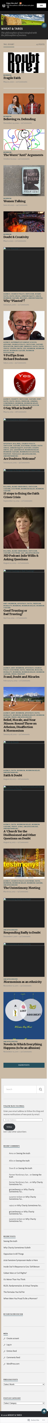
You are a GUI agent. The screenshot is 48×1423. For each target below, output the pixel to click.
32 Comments (24, 936)
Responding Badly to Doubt (22, 932)
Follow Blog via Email (13, 1106)
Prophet (7, 454)
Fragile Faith (12, 78)
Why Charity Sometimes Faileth (17, 1248)
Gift (41, 5)
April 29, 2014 (8, 618)
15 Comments (22, 892)
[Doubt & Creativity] (24, 221)
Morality (7, 606)
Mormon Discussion (29, 405)
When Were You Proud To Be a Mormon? (20, 1298)
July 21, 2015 (8, 363)
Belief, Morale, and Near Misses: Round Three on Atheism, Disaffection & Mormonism (20, 725)
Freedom (25, 401)
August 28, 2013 (9, 779)
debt (39, 399)
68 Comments (20, 412)
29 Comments (25, 986)
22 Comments (23, 305)
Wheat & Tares (12, 28)
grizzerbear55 (15, 1189)
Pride (14, 674)
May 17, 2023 (8, 241)
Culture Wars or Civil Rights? (15, 1273)
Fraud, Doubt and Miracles (21, 677)
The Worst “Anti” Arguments (23, 155)
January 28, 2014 (9, 734)
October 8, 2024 (9, 159)
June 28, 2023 (8, 205)
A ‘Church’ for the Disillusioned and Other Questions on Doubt (19, 835)
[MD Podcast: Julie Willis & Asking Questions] (24, 528)
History (27, 448)
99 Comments (20, 363)
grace (38, 296)
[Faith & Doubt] (24, 754)
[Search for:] (24, 1089)
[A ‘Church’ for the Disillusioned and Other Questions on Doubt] (24, 803)
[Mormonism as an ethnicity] (24, 960)
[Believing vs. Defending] (24, 103)
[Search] (41, 1089)
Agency (6, 294)
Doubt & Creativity (16, 237)
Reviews (23, 298)
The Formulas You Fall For (14, 1292)
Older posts (24, 1065)
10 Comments (23, 563)
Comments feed (13, 1357)
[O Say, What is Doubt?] (24, 383)
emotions (18, 346)
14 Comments (26, 123)
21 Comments (24, 681)
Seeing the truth (23, 1153)
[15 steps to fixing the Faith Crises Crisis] (24, 476)
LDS (24, 348)
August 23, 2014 (9, 563)
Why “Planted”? (14, 301)
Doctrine (25, 446)
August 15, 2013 (9, 842)
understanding (35, 298)
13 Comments (23, 842)
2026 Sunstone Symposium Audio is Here (20, 1260)
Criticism (29, 294)
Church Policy (17, 294)
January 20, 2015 (9, 463)
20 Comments (21, 82)
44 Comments (21, 205)
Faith (6, 296)
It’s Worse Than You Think (14, 1279)
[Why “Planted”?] (24, 269)
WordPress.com (13, 1364)
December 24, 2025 (11, 123)
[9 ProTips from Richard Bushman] (24, 325)
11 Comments (21, 618)
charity (14, 399)
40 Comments (23, 159)
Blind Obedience (19, 487)
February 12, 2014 (10, 681)
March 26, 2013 (9, 892)
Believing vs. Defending (19, 119)
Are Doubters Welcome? (19, 459)
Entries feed (12, 1351)
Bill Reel (17, 444)
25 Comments (24, 734)
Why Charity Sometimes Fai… (21, 1190)
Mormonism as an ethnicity (22, 982)
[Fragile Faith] (24, 62)
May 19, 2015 (8, 412)
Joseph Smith (16, 348)
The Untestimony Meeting (21, 888)
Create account (13, 1338)
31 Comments (20, 241)
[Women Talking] (24, 180)
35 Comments (24, 463)
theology (16, 454)
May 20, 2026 (8, 82)
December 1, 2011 (10, 936)
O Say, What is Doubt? (17, 408)
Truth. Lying (17, 827)
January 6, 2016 (9, 305)
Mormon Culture (11, 298)
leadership (19, 450)
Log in (9, 1345)
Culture (39, 344)
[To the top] (44, 1411)
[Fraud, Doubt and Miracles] (24, 645)
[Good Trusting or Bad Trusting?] (24, 585)
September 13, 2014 (11, 501)
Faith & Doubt (12, 775)
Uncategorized (29, 454)
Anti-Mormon (9, 603)
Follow (9, 1127)
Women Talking (14, 201)
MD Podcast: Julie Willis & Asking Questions (20, 557)
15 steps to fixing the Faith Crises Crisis (21, 495)
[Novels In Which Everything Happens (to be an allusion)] (24, 1015)
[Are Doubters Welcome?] (24, 429)
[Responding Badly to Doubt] (24, 913)
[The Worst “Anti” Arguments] (24, 139)
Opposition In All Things (13, 1254)
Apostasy (7, 444)
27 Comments (26, 501)
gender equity (28, 296)
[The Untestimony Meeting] (24, 864)
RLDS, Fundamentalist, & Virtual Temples (20, 1286)
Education (8, 346)
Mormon (7, 75)
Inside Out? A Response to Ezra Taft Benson (21, 1267)
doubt (38, 294)
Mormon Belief (31, 403)
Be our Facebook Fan (13, 1314)
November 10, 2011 (10, 1052)
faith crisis (14, 296)
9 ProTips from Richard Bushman (15, 357)
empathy (28, 346)
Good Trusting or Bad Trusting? (15, 612)
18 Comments (23, 779)
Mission (38, 670)
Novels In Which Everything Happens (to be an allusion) (22, 1046)
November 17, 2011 (10, 986)
